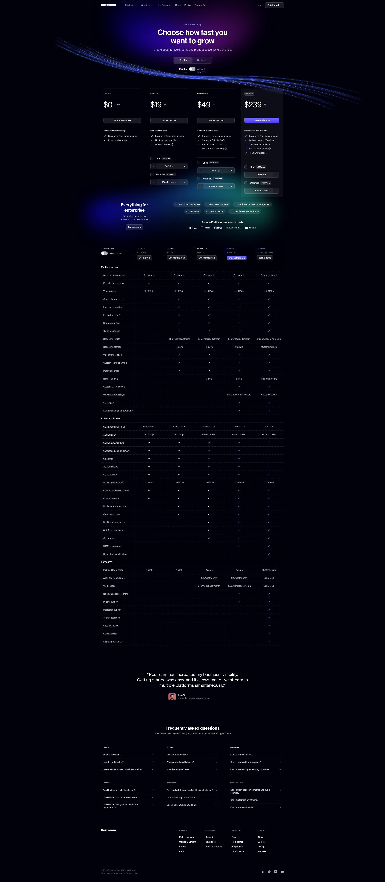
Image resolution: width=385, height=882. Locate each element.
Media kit (262, 851)
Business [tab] (201, 60)
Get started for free (122, 120)
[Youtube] (282, 872)
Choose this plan (169, 120)
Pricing (187, 5)
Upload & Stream (187, 842)
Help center (237, 842)
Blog (234, 837)
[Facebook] (269, 872)
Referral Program (213, 846)
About (178, 5)
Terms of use (238, 851)
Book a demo (134, 227)
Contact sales (201, 5)
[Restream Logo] (108, 5)
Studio (182, 846)
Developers (210, 842)
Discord (209, 837)
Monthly (183, 69)
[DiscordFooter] (275, 872)
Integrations (237, 846)
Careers (261, 842)
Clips (181, 851)
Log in (258, 5)
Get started (144, 257)
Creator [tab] (183, 60)
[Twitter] (263, 872)
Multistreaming (186, 837)
